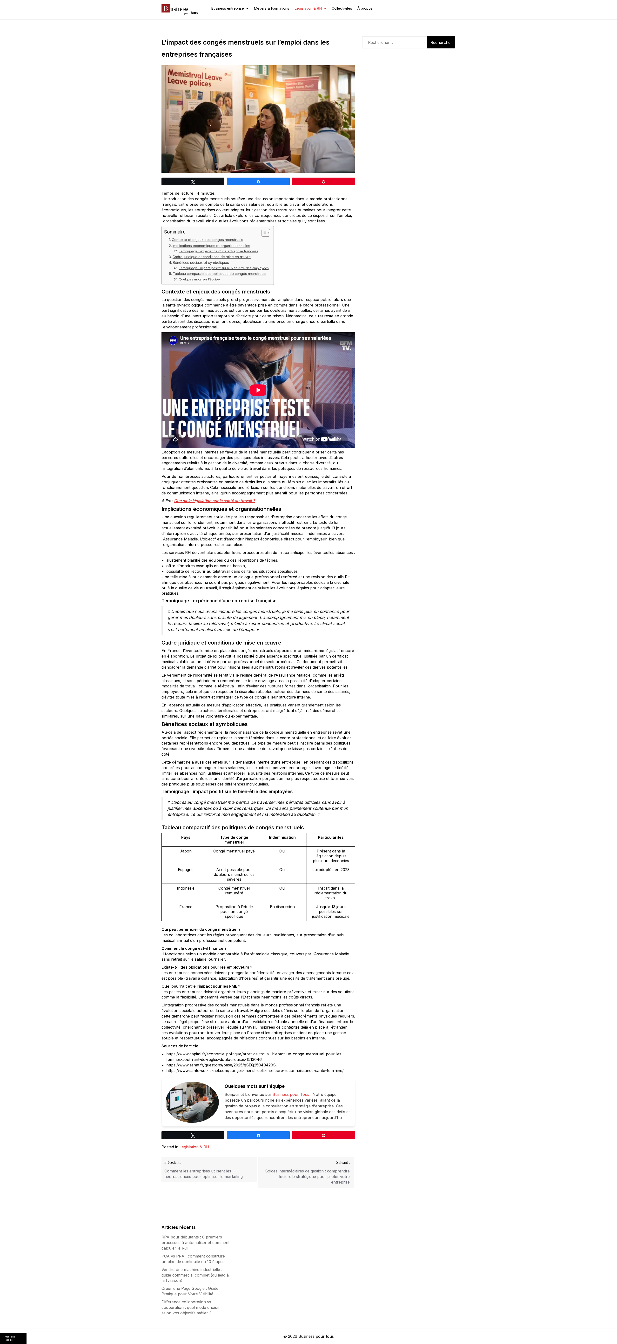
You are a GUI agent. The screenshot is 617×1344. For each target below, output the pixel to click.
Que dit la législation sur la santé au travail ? (214, 500)
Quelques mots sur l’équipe (199, 279)
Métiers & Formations (271, 8)
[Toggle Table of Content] (263, 233)
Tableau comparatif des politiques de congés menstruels (219, 274)
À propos (365, 8)
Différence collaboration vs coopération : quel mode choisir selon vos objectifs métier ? (190, 1307)
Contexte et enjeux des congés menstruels (207, 240)
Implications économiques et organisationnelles (211, 246)
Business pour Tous (291, 1094)
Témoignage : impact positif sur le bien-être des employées (224, 268)
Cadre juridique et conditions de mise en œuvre (212, 257)
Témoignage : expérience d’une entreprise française (218, 251)
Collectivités (342, 8)
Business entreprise (227, 8)
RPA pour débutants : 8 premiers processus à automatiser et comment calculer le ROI (195, 1243)
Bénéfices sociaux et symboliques (201, 262)
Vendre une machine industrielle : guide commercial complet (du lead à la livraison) (195, 1275)
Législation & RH (308, 8)
